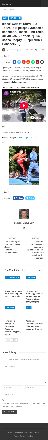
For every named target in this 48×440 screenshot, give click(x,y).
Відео (5, 18)
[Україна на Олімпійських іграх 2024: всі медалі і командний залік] (35, 312)
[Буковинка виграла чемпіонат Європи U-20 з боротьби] (14, 282)
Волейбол (30, 277)
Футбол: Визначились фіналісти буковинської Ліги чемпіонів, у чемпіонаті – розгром (35, 250)
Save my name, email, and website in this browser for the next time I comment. (24, 404)
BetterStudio (30, 436)
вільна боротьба (12, 277)
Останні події (15, 18)
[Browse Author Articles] (24, 214)
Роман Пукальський (27, 137)
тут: (31, 132)
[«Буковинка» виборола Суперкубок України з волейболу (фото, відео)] (14, 312)
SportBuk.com (7, 4)
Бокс (28, 307)
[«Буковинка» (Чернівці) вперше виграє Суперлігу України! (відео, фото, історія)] (35, 282)
